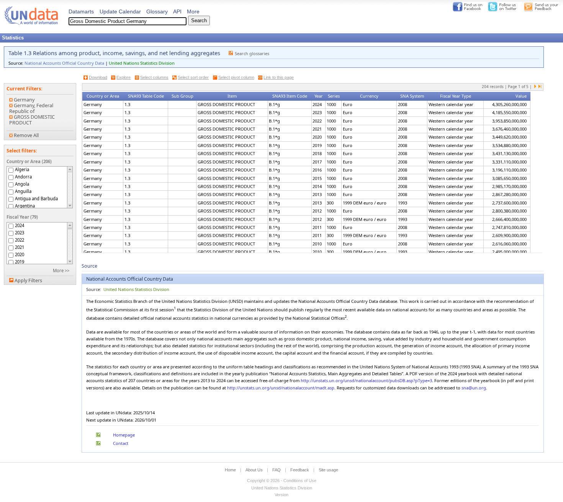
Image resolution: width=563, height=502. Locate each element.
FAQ (276, 470)
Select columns (154, 77)
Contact (120, 443)
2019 (19, 262)
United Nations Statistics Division (142, 63)
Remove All (26, 135)
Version (281, 494)
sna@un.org (474, 388)
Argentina (25, 206)
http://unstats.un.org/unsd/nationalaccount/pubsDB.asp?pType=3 (366, 380)
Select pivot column (236, 77)
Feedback (299, 470)
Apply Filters (28, 280)
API (177, 11)
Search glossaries (252, 53)
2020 (19, 254)
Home (230, 470)
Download (98, 77)
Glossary (157, 11)
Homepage (124, 435)
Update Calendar (120, 11)
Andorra (23, 177)
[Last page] (539, 87)
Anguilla (23, 191)
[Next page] (535, 87)
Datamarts (81, 11)
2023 (19, 232)
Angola (22, 184)
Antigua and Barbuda (36, 198)
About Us (254, 470)
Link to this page (278, 77)
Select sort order (193, 77)
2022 (19, 240)
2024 (19, 225)
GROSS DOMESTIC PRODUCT (32, 120)
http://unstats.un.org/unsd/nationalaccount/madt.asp (280, 388)
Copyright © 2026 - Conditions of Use (281, 480)
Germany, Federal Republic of (31, 108)
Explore (123, 77)
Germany (23, 100)
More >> (61, 270)
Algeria (22, 169)
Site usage (328, 470)
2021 (19, 247)
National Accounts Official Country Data (64, 63)
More (193, 11)
